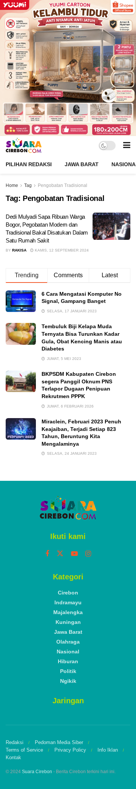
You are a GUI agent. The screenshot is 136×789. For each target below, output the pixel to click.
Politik (68, 671)
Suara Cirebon (37, 771)
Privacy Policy (70, 750)
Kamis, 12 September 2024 (61, 250)
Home (12, 185)
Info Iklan (107, 750)
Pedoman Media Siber (59, 742)
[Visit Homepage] (24, 145)
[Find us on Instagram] (88, 554)
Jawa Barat (82, 164)
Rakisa (19, 250)
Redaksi (14, 742)
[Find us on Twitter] (60, 553)
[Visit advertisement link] (68, 68)
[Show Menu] (126, 145)
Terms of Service (24, 750)
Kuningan (68, 622)
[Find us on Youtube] (74, 554)
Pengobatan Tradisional (62, 185)
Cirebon (68, 593)
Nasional (68, 651)
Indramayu (68, 602)
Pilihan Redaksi (29, 164)
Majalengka (68, 612)
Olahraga (68, 642)
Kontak (13, 757)
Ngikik (68, 681)
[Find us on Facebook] (47, 554)
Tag (28, 185)
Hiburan (68, 661)
